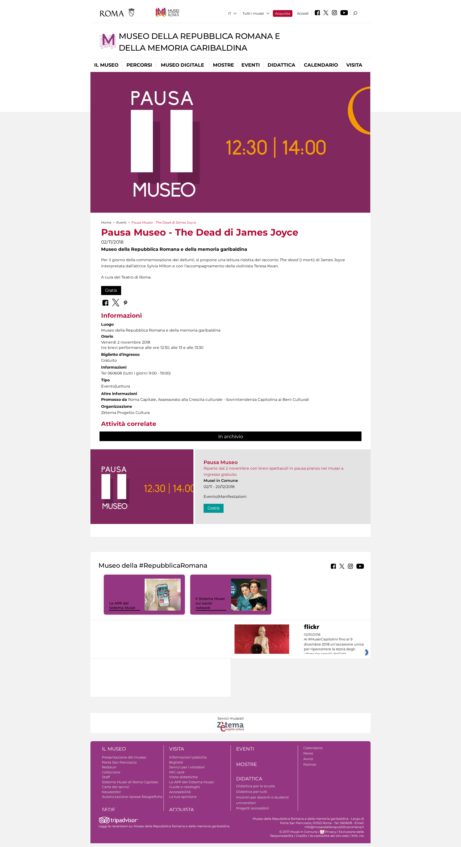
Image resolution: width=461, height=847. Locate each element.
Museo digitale (182, 65)
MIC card (176, 772)
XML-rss (357, 836)
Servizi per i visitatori (187, 767)
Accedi (303, 13)
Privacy (330, 832)
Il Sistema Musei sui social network (210, 603)
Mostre (223, 65)
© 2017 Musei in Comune (298, 832)
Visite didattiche (183, 777)
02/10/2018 (334, 644)
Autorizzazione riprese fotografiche (132, 796)
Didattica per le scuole (255, 786)
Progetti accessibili (252, 808)
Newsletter (111, 792)
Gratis (111, 290)
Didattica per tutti (251, 791)
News (308, 753)
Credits (301, 836)
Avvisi (308, 759)
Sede (108, 809)
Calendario (321, 65)
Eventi (250, 65)
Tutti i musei (253, 13)
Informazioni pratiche (188, 757)
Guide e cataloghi (184, 787)
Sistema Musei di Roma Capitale (130, 782)
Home (106, 222)
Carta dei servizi (115, 787)
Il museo (106, 65)
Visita (354, 65)
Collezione (111, 772)
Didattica (281, 65)
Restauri (109, 767)
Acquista (282, 13)
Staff (106, 777)
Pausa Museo (221, 462)
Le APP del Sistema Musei (122, 605)
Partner (309, 764)
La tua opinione (183, 796)
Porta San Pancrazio (119, 762)
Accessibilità (180, 792)
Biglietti (176, 762)
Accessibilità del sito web (329, 836)
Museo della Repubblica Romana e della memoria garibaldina (181, 826)
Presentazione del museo (124, 757)
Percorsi (139, 65)
